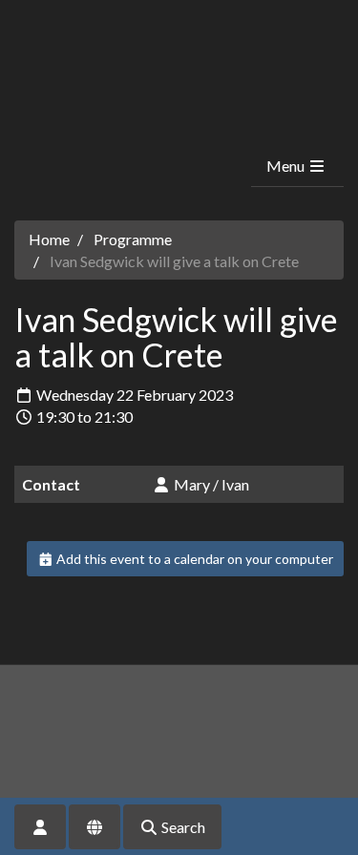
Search (181, 827)
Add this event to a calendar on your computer (193, 559)
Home (49, 239)
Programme (133, 239)
